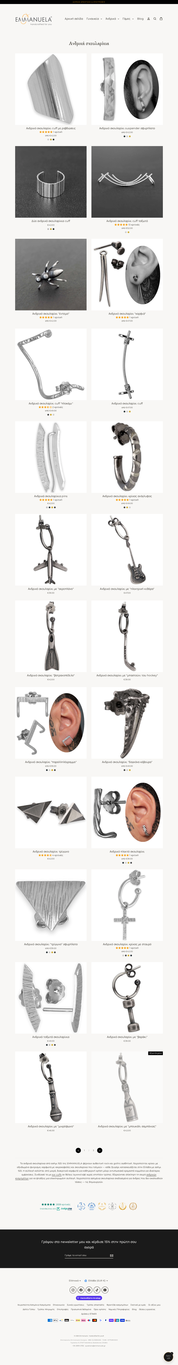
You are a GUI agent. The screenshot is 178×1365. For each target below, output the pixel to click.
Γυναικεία (93, 18)
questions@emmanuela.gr (95, 1346)
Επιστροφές (63, 1309)
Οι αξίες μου (154, 1305)
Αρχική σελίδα (74, 18)
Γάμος (127, 18)
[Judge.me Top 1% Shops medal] (123, 1206)
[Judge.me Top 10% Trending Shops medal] (133, 1206)
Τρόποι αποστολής (95, 1305)
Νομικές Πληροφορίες (119, 1309)
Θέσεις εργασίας (147, 1309)
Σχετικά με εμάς (138, 1305)
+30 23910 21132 (78, 1346)
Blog (140, 18)
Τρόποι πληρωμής (46, 1309)
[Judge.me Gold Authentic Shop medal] (102, 1206)
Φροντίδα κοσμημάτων (117, 1305)
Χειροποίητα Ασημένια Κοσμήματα (34, 1305)
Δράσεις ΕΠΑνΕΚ (89, 1314)
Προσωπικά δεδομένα (81, 1309)
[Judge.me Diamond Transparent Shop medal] (81, 1206)
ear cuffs (57, 1174)
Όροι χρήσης (100, 1309)
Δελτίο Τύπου (29, 1309)
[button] (46, 132)
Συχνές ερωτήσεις (75, 1305)
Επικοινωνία (59, 1305)
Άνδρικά (111, 18)
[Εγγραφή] (111, 1255)
